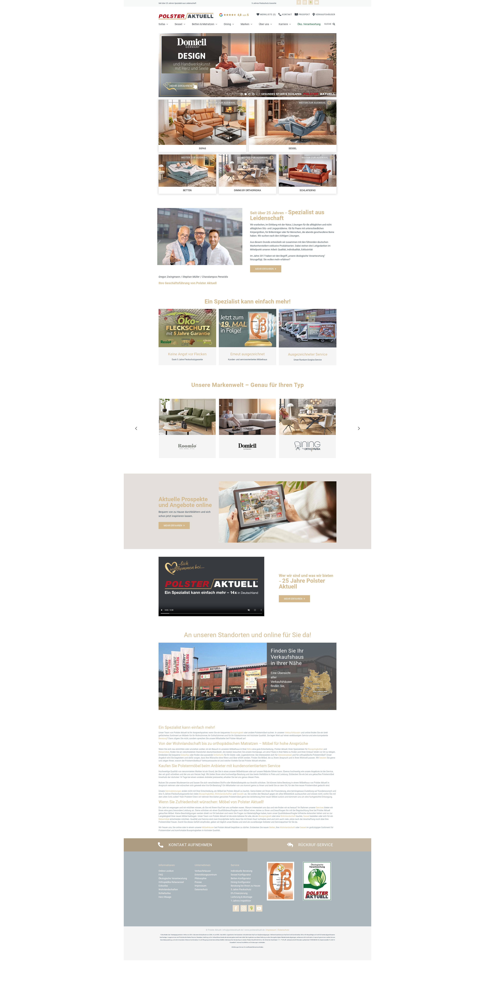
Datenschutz (283, 930)
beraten (322, 758)
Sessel (306, 816)
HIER (274, 690)
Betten (272, 827)
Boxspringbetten (315, 749)
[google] (234, 13)
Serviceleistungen (173, 791)
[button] (242, 94)
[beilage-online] (277, 482)
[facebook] (298, 2)
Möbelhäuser (208, 827)
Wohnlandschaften (223, 794)
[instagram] (304, 2)
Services (320, 807)
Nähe (249, 749)
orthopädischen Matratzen (235, 743)
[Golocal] (310, 2)
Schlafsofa (218, 755)
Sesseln (240, 794)
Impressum (271, 930)
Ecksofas (185, 755)
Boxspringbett (236, 732)
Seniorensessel (285, 755)
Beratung (163, 738)
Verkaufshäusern (292, 732)
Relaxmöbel (164, 752)
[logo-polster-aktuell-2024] (186, 14)
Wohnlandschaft (187, 743)
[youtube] (316, 2)
